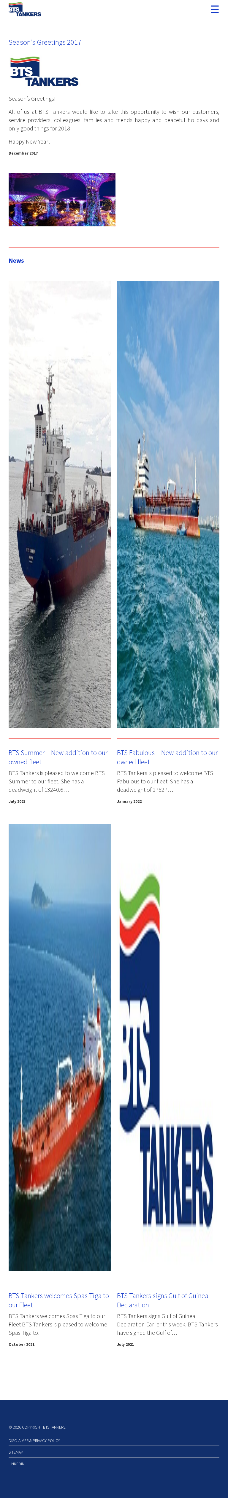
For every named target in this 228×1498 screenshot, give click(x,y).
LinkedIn (17, 1463)
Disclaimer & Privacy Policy (34, 1440)
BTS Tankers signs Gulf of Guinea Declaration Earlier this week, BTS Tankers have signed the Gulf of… (167, 1324)
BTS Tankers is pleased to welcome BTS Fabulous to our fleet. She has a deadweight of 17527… (165, 781)
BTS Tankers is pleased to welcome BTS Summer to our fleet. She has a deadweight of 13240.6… (57, 781)
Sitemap (16, 1452)
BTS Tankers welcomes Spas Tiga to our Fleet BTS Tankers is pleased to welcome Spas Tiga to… (58, 1324)
